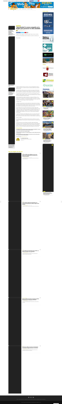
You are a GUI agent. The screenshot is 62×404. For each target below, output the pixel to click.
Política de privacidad (21, 399)
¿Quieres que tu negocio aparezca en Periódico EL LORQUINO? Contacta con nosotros (34, 399)
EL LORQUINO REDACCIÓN (24, 138)
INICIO (17, 399)
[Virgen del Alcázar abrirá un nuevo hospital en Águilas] (11, 36)
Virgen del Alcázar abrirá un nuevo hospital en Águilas (11, 86)
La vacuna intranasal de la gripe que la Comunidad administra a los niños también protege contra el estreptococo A (11, 93)
